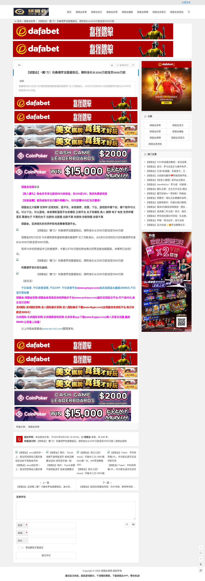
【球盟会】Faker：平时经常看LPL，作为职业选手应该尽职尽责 (121, 469)
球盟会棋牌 (142, 12)
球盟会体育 (81, 12)
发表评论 (124, 65)
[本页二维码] (200, 570)
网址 (20, 540)
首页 (69, 12)
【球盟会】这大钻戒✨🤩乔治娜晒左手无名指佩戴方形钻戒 (175, 225)
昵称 (22, 525)
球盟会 (87, 437)
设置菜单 (186, 2)
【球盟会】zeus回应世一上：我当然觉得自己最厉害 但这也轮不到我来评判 (28, 469)
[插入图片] (133, 524)
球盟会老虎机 (177, 12)
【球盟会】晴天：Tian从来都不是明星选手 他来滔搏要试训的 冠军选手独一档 (60, 469)
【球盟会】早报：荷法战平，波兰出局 (165, 220)
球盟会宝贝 (96, 12)
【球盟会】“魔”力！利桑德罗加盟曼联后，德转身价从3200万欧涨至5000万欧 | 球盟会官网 (82, 441)
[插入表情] (126, 524)
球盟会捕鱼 (127, 12)
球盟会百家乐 (159, 12)
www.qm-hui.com (52, 328)
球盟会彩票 (112, 12)
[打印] (112, 65)
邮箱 (22, 533)
